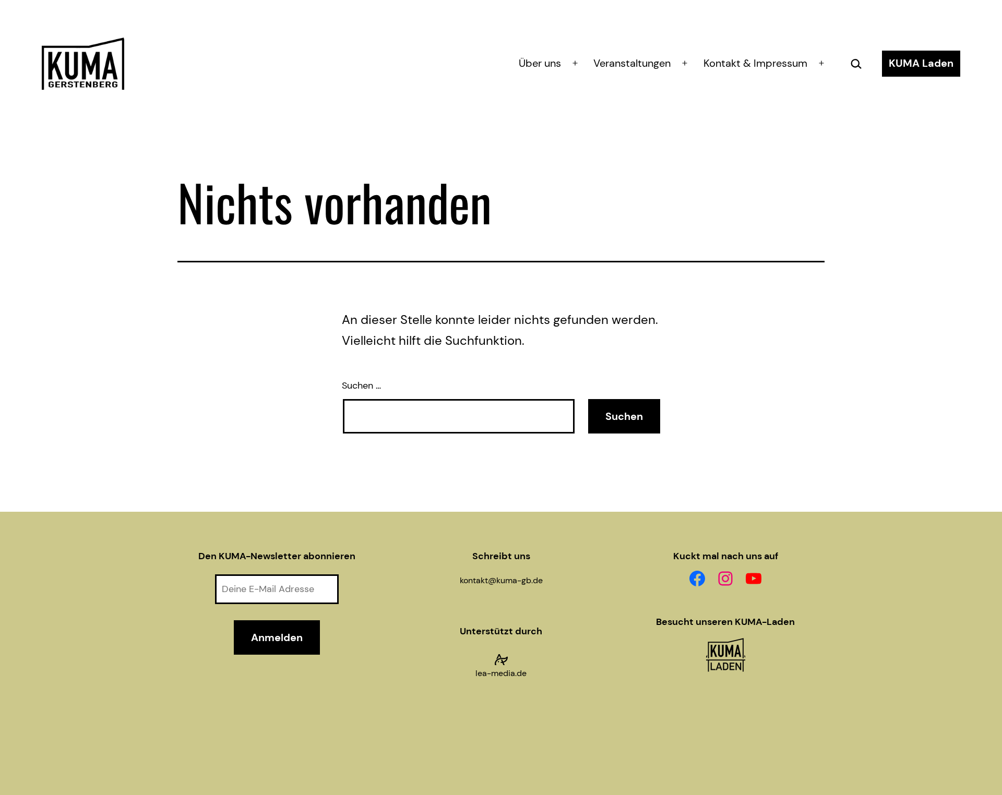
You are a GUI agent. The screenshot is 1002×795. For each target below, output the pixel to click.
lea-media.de (501, 673)
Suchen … (361, 385)
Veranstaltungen (632, 63)
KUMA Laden (921, 63)
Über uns (540, 63)
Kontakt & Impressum (755, 63)
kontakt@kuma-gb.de (501, 580)
